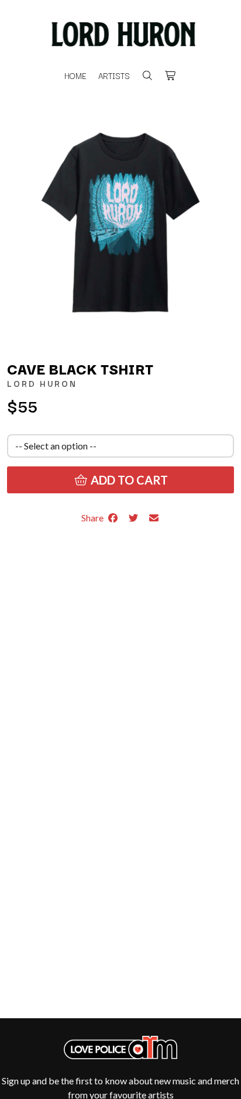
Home (75, 75)
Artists (114, 75)
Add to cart (128, 480)
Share (94, 517)
